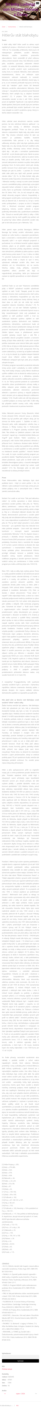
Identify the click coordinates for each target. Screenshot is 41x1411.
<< (5, 1394)
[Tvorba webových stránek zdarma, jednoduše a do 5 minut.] (12, 1405)
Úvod (3, 27)
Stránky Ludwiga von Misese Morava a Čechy (20, 9)
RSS (17, 1405)
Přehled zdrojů (7, 1369)
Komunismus (12, 27)
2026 (23, 1394)
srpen (18, 1394)
